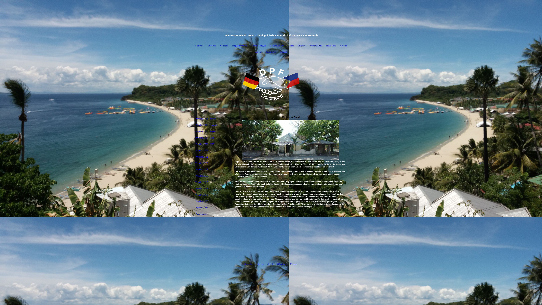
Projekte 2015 (201, 176)
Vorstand (224, 45)
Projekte (301, 45)
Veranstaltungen (258, 45)
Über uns (212, 45)
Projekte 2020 (201, 201)
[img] (271, 84)
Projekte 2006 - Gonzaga (206, 125)
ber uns (260, 264)
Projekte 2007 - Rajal (204, 138)
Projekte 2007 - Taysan (205, 131)
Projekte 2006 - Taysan (205, 118)
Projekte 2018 (201, 188)
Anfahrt (258, 52)
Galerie (343, 45)
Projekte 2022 (316, 45)
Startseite (199, 45)
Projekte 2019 (201, 195)
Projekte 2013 (201, 163)
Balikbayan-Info (277, 45)
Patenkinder (200, 214)
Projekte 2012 (201, 157)
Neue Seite (331, 45)
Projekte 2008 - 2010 (204, 144)
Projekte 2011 (201, 150)
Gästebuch (271, 52)
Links (291, 45)
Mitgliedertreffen (239, 45)
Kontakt (283, 52)
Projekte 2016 (201, 182)
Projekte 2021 (201, 207)
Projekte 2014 (201, 169)
